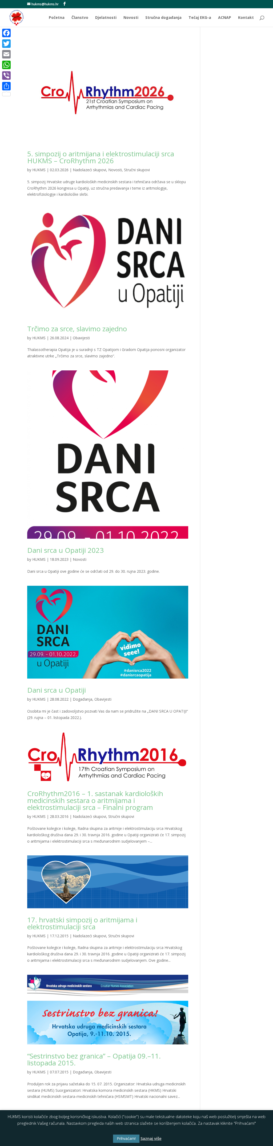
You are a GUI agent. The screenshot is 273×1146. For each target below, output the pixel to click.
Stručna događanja (163, 18)
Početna (57, 18)
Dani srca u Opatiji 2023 (65, 550)
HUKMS (39, 169)
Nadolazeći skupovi (89, 169)
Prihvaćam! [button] (126, 1138)
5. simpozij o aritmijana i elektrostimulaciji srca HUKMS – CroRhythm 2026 (100, 157)
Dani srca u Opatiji (56, 690)
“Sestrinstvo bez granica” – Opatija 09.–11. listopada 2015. (94, 1059)
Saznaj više (151, 1138)
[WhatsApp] (6, 65)
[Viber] (6, 75)
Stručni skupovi (137, 169)
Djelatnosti (106, 18)
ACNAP (224, 18)
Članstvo (79, 18)
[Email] (6, 54)
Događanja (82, 699)
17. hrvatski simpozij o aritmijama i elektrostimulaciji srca (82, 923)
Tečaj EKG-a (199, 18)
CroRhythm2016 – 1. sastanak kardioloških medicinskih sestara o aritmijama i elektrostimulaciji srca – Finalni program (95, 800)
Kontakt (246, 18)
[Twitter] (6, 43)
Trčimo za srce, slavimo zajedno (77, 328)
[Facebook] (6, 33)
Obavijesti (81, 337)
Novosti (130, 18)
